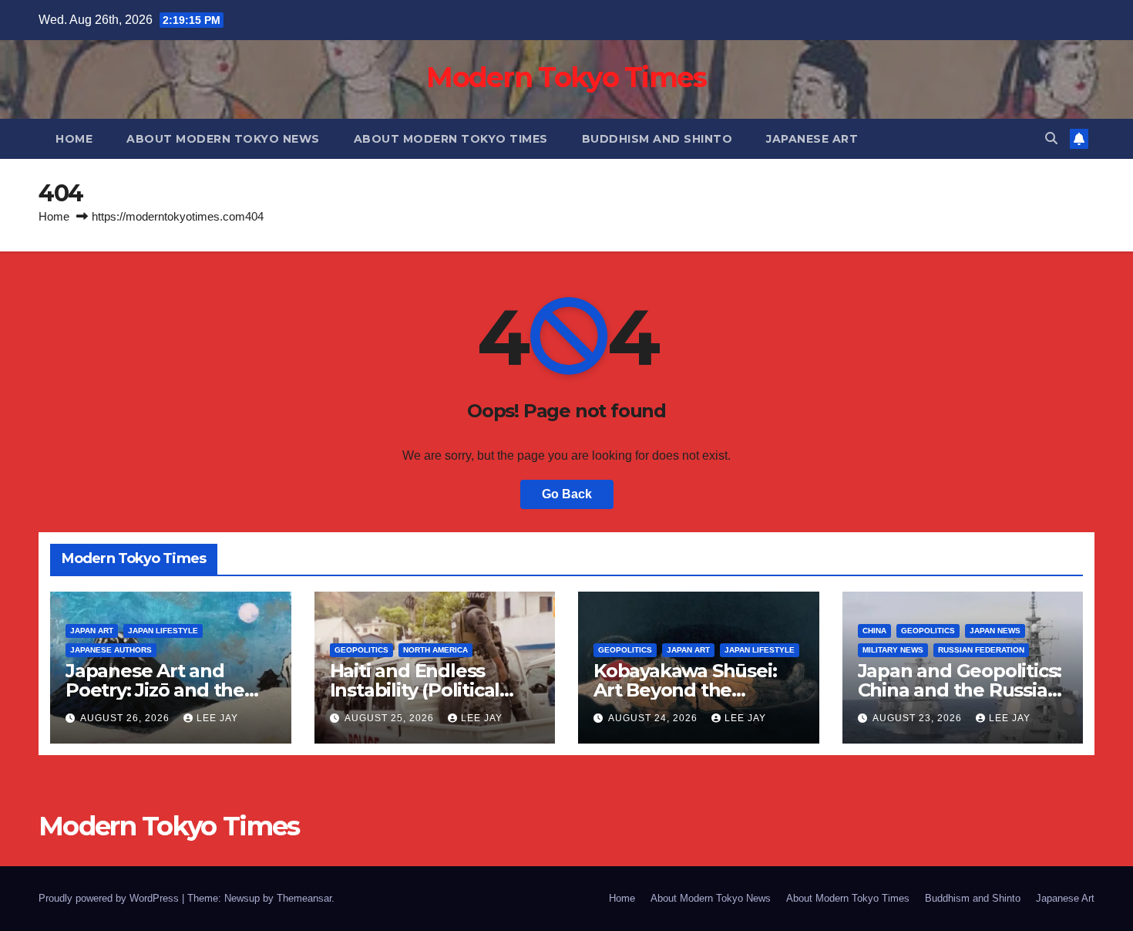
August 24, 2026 (654, 718)
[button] (1051, 138)
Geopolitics (361, 650)
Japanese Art (812, 139)
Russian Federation (981, 650)
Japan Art (91, 630)
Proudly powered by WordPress (110, 898)
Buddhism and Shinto (657, 139)
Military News (892, 650)
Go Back (567, 494)
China (874, 630)
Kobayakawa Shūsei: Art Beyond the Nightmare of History (688, 689)
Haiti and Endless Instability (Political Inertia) (415, 689)
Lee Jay (217, 718)
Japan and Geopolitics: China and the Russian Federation (960, 689)
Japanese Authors (111, 650)
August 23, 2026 (918, 718)
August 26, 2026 (126, 718)
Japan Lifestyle (163, 630)
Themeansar (304, 898)
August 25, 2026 (391, 718)
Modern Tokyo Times (566, 77)
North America (435, 650)
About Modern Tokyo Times (451, 139)
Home (73, 139)
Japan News (995, 630)
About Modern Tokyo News (223, 139)
